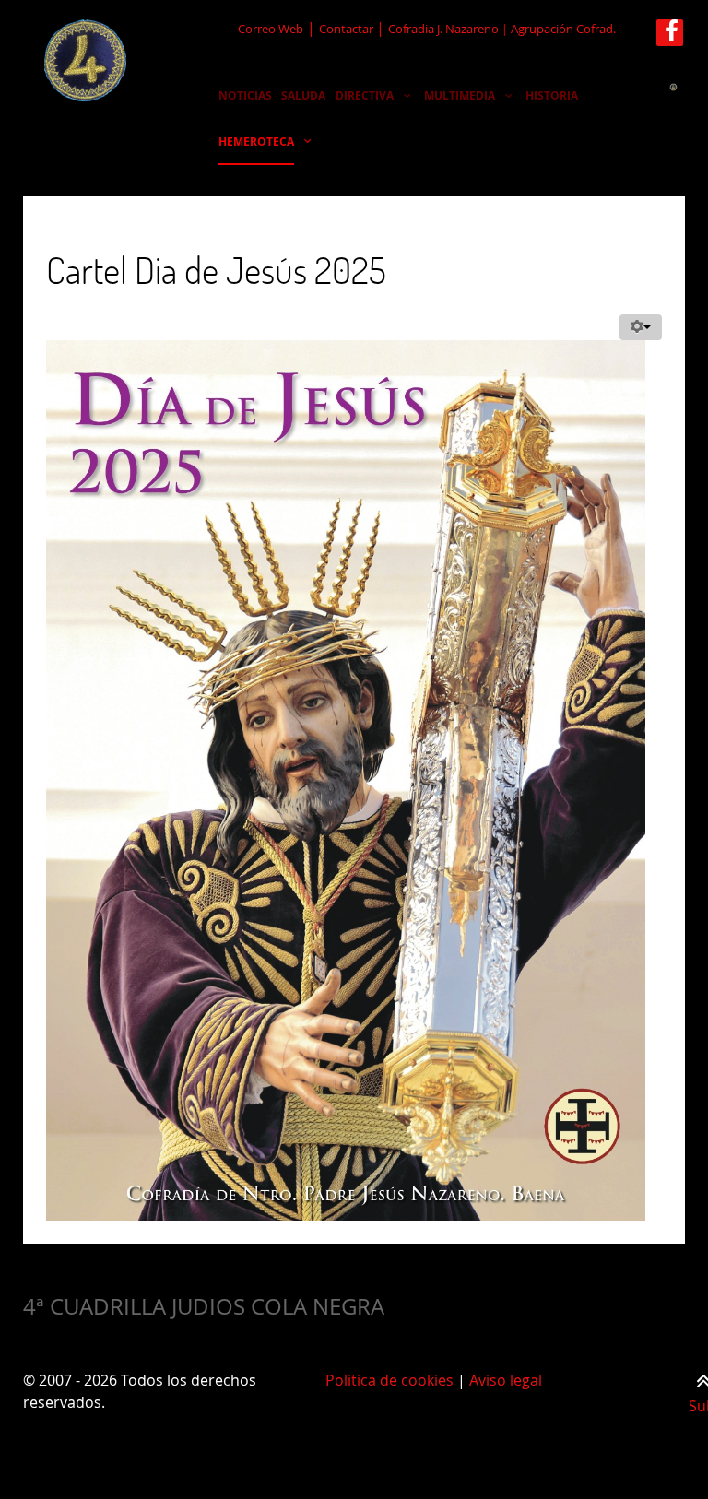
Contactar (347, 29)
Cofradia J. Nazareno (443, 29)
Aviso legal (505, 1380)
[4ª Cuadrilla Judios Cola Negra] (86, 61)
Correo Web (270, 29)
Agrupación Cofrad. (563, 29)
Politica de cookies (389, 1380)
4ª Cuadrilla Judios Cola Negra (203, 1306)
